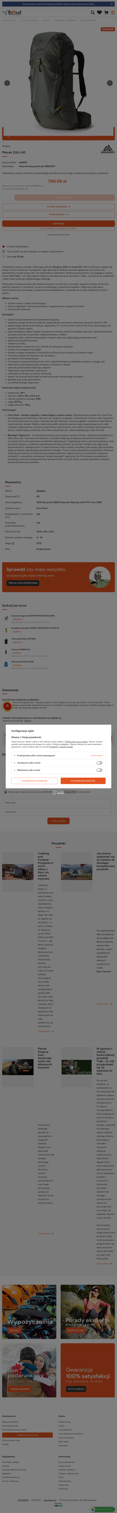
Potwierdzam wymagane (35, 780)
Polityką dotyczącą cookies (76, 742)
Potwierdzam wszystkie (83, 780)
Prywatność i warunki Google (61, 747)
